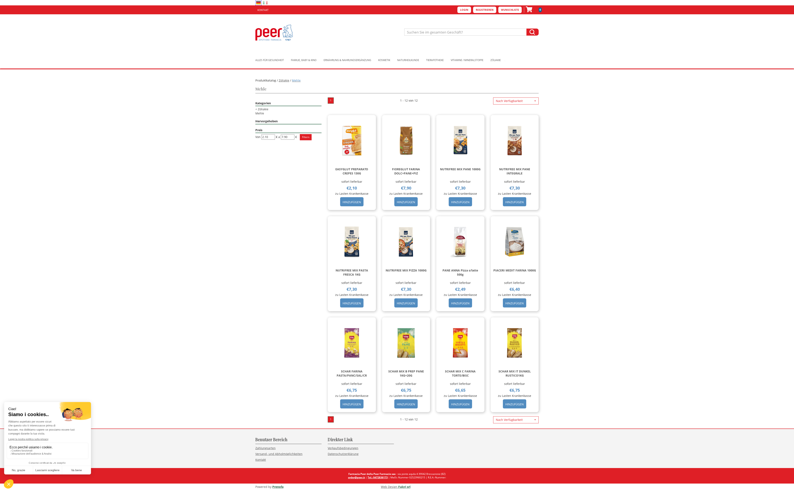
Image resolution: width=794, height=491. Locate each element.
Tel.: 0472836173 (378, 477)
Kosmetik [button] (384, 60)
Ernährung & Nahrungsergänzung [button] (347, 60)
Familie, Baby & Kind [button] (304, 60)
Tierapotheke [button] (435, 60)
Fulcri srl (404, 487)
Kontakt (263, 10)
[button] (516, 100)
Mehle (259, 113)
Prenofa (277, 487)
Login (464, 10)
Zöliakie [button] (495, 60)
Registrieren (485, 10)
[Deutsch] (258, 2)
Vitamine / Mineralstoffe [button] (467, 60)
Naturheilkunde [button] (408, 60)
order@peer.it (356, 477)
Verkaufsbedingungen (343, 448)
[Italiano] (265, 2)
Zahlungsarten (265, 448)
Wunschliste (510, 10)
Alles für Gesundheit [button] (269, 60)
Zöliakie (284, 80)
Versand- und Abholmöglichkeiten (279, 454)
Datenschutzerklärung (343, 454)
